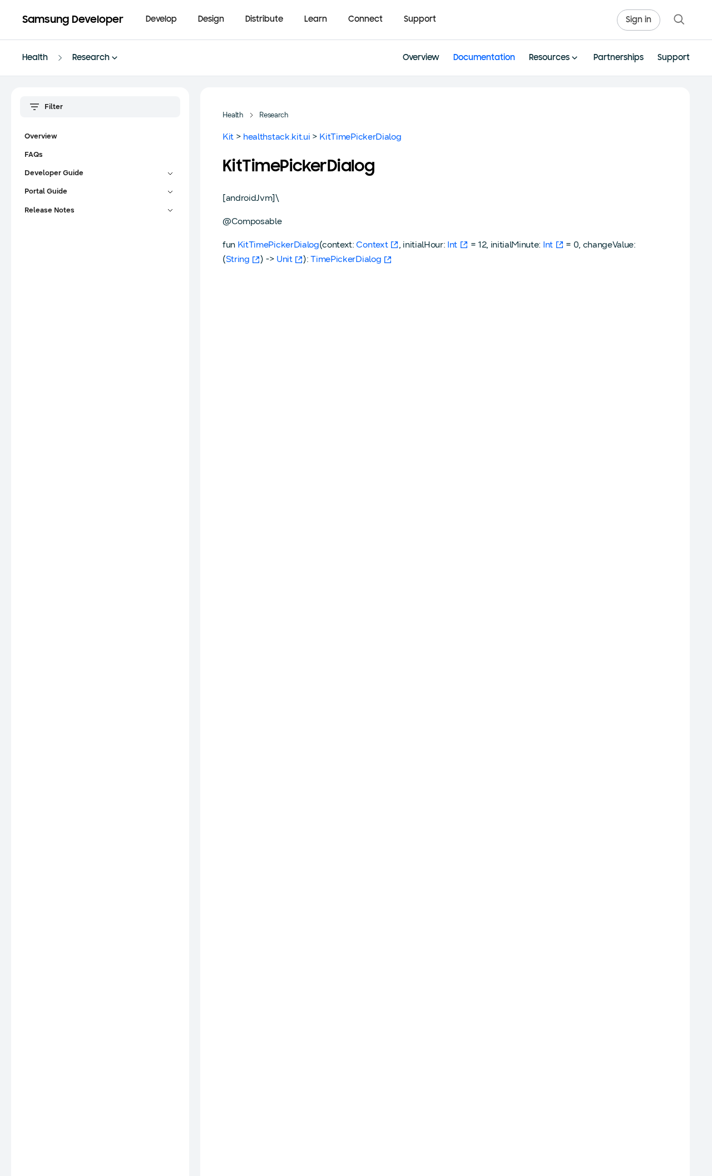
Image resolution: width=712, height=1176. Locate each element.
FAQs (33, 154)
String (238, 259)
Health (35, 58)
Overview (421, 58)
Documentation (484, 58)
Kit (228, 136)
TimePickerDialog (345, 259)
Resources (549, 58)
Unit (284, 259)
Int (452, 244)
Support (420, 20)
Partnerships (619, 58)
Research (91, 58)
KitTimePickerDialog (360, 136)
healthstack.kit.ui (276, 136)
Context (372, 244)
